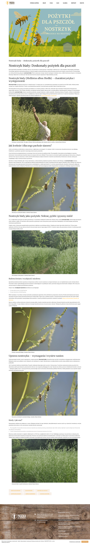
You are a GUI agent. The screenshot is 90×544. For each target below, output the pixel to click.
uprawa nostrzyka (44, 493)
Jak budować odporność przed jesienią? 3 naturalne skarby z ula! (68, 523)
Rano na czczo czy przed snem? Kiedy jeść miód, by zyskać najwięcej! (68, 519)
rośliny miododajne (30, 493)
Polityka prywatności (63, 533)
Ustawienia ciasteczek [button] (74, 541)
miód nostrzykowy (15, 490)
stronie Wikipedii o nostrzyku (48, 95)
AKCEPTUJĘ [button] (85, 541)
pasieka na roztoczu (42, 490)
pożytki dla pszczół (16, 493)
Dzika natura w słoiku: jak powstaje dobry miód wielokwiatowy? (68, 516)
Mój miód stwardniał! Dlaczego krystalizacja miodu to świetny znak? (69, 527)
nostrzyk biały (28, 490)
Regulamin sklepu (63, 536)
